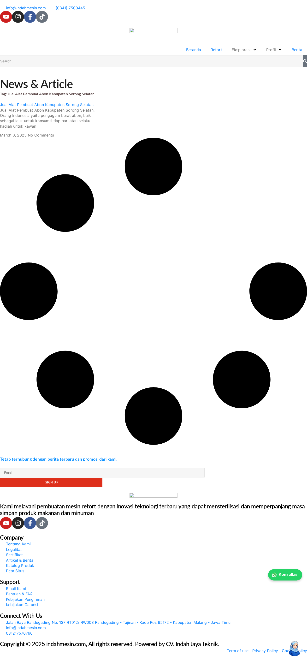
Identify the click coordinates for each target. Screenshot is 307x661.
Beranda (193, 49)
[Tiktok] (42, 17)
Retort (216, 49)
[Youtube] (6, 17)
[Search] (305, 61)
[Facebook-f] (30, 17)
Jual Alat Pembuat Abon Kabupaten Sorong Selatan (47, 104)
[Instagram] (18, 17)
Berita (297, 49)
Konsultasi (288, 574)
